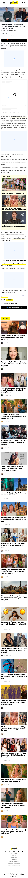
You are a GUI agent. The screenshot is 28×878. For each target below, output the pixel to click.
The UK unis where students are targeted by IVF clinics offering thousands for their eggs (13, 519)
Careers (14, 857)
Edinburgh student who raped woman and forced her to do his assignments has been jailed (14, 598)
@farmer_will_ (4, 296)
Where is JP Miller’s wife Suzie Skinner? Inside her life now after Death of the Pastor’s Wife (13, 337)
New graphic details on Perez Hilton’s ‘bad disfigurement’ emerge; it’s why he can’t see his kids (13, 226)
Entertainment (14, 35)
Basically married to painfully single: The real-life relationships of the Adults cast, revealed (13, 442)
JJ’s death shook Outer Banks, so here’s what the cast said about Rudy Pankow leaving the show (13, 702)
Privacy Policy (14, 868)
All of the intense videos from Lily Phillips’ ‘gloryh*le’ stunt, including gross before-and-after (14, 209)
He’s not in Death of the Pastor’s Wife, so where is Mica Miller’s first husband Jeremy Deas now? (13, 390)
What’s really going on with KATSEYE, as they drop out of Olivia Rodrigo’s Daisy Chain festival (13, 755)
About (14, 855)
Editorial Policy (14, 862)
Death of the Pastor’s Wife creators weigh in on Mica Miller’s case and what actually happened (14, 364)
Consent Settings (14, 866)
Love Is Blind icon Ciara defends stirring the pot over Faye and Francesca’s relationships (13, 832)
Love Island (9, 299)
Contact (14, 853)
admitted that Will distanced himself (19, 116)
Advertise (14, 859)
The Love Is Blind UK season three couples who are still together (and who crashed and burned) (13, 192)
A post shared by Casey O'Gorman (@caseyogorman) (14, 112)
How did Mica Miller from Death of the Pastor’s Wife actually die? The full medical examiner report (12, 468)
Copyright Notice (14, 864)
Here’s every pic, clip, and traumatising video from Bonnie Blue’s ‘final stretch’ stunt (13, 545)
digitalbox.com (15, 876)
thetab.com (11, 873)
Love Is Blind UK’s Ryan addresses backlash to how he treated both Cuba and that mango (13, 805)
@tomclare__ (20, 295)
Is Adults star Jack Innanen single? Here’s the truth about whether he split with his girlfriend (14, 650)
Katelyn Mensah (7, 35)
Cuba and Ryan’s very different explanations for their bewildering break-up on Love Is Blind (13, 416)
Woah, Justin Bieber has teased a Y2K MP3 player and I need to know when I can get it (14, 676)
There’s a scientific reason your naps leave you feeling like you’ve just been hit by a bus (13, 624)
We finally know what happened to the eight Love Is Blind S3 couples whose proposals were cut (13, 571)
